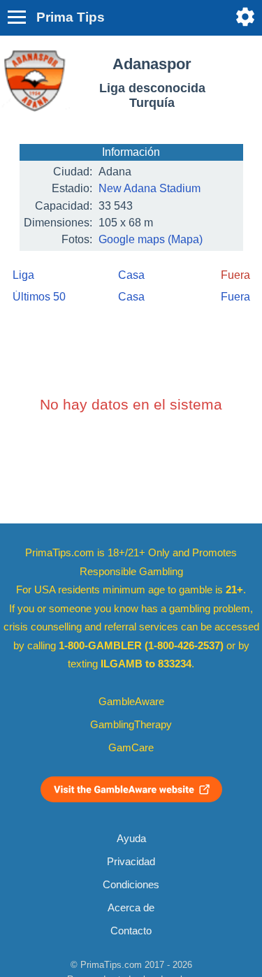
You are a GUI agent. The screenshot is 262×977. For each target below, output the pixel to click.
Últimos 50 (39, 297)
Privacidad (131, 861)
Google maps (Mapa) (151, 239)
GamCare (131, 747)
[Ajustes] (245, 17)
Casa (131, 275)
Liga (23, 275)
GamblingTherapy (131, 724)
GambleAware (131, 701)
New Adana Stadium (150, 188)
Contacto (131, 930)
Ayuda (131, 838)
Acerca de (131, 907)
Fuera (235, 297)
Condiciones (131, 884)
